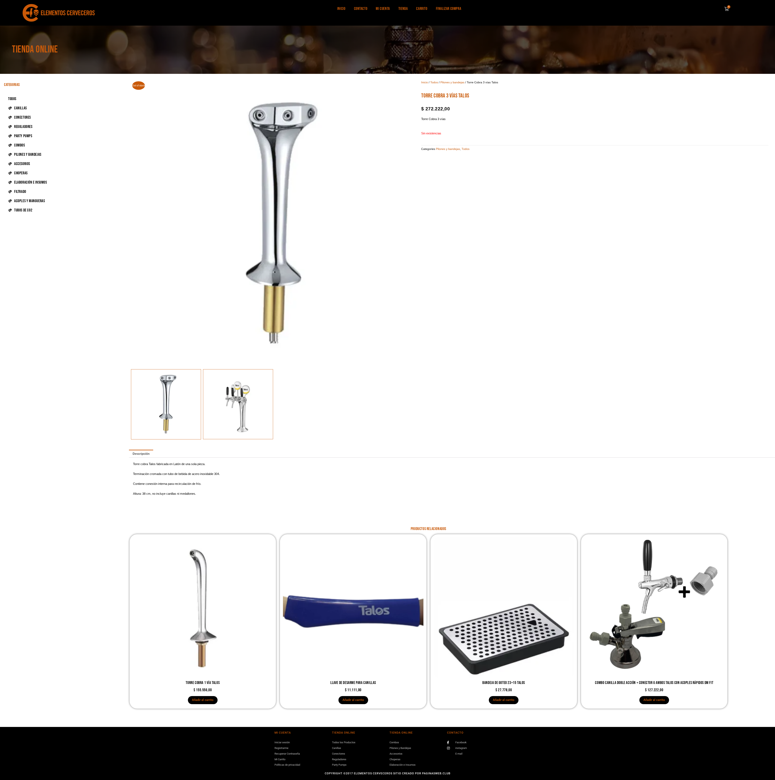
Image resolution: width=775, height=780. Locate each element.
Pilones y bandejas (452, 82)
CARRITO (421, 8)
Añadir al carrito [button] (203, 700)
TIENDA (403, 8)
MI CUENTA (383, 8)
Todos (12, 98)
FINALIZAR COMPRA (448, 8)
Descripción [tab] (141, 453)
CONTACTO (361, 8)
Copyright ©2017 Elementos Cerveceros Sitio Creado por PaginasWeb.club (387, 773)
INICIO (341, 8)
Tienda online (35, 49)
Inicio (424, 82)
